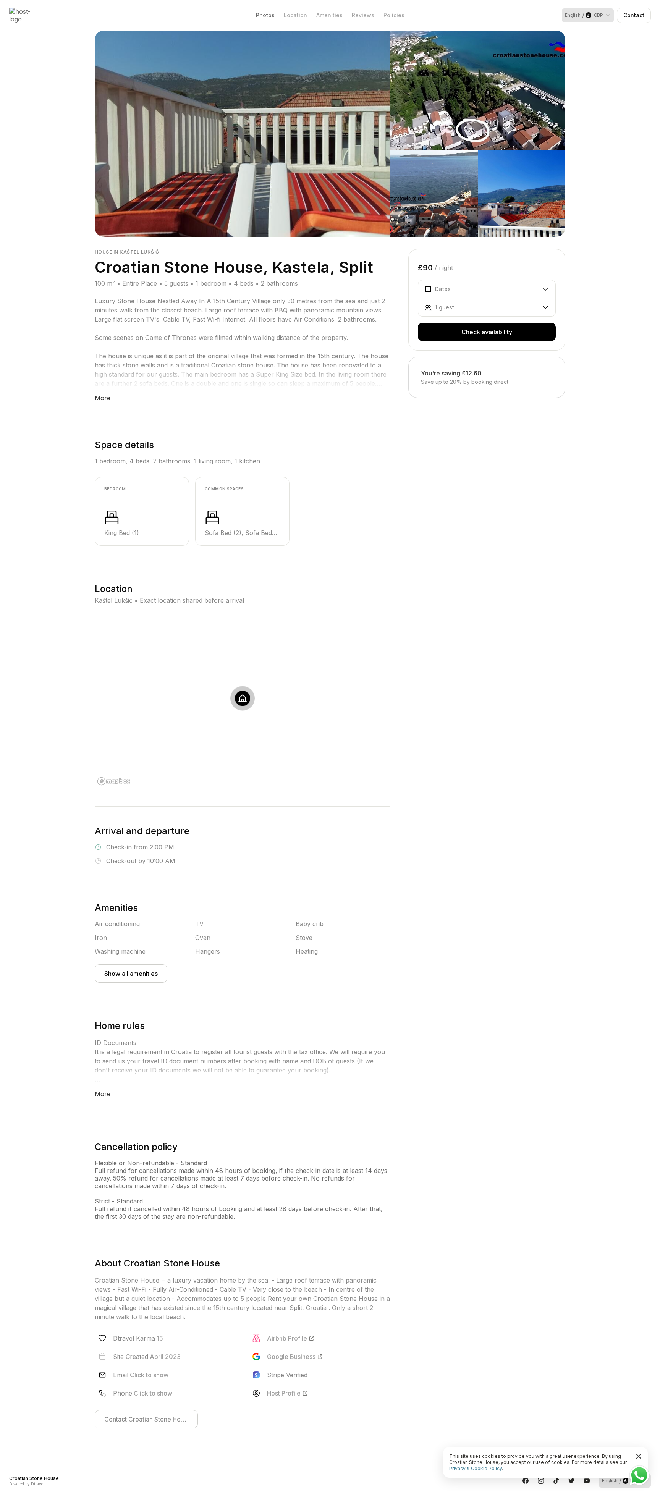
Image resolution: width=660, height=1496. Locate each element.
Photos (265, 15)
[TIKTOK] (556, 1481)
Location (295, 15)
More (102, 398)
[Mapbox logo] (114, 781)
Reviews (363, 15)
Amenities (329, 15)
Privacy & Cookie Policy (475, 1468)
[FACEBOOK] (525, 1481)
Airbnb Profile (287, 1338)
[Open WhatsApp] (639, 1475)
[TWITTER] (571, 1480)
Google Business (291, 1356)
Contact (633, 15)
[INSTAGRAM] (541, 1481)
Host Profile (284, 1393)
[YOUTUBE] (587, 1481)
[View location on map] (242, 698)
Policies (393, 15)
